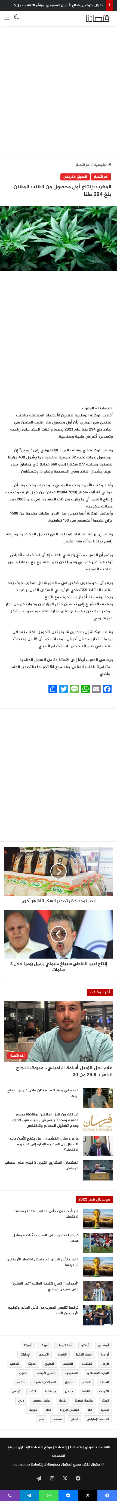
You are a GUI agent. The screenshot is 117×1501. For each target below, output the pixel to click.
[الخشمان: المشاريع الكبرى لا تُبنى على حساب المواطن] (98, 1170)
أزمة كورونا (64, 1345)
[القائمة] (7, 20)
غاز (90, 1410)
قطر (48, 1410)
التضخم (68, 1364)
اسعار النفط (84, 1354)
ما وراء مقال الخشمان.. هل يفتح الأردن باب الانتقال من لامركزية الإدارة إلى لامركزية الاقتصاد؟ (44, 1144)
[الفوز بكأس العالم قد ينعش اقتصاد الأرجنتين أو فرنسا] (98, 1267)
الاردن (105, 1364)
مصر (41, 1419)
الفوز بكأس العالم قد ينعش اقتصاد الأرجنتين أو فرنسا (43, 1262)
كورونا (33, 1410)
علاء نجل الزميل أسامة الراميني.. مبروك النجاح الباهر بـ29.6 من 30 (64, 1071)
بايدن (69, 1391)
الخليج (49, 1364)
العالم (86, 1382)
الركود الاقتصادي (98, 1373)
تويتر (105, 1400)
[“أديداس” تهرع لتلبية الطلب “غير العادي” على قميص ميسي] (98, 1291)
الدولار (32, 1364)
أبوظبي (103, 1345)
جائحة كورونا (84, 1400)
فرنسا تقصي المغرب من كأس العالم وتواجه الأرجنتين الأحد (43, 1310)
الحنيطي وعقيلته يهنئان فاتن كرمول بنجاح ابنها (43, 1093)
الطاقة (104, 1382)
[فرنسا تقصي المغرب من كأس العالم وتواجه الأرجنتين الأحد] (98, 1315)
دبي (21, 1400)
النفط (86, 1391)
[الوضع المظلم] (16, 20)
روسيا (105, 1410)
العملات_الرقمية (44, 1382)
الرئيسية (101, 165)
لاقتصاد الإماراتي (98, 1419)
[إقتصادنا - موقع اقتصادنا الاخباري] (91, 18)
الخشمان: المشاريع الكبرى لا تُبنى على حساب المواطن (42, 1166)
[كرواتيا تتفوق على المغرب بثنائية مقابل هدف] (98, 1243)
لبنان (74, 1419)
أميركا (28, 1345)
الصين (23, 1373)
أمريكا (44, 1345)
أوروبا (105, 1354)
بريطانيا (50, 1391)
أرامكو (85, 1345)
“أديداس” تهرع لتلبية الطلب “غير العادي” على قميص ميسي (45, 1286)
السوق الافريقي (75, 177)
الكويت (104, 1391)
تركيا (32, 1391)
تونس (16, 1391)
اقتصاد (62, 1354)
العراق (69, 1382)
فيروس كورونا (69, 1410)
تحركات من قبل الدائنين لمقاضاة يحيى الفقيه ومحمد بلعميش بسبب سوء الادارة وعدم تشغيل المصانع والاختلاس (46, 1120)
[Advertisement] (58, 88)
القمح (20, 1382)
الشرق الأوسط (46, 1373)
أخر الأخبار (83, 165)
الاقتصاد (87, 1364)
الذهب (14, 1364)
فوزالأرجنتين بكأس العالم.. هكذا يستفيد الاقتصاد (46, 1214)
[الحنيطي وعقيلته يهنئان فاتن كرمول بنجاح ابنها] (98, 1098)
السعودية (71, 1373)
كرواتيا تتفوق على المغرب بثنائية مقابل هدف (46, 1238)
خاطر (62, 1400)
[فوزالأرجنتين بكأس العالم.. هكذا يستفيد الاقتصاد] (98, 1219)
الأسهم (44, 1354)
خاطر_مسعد (41, 1400)
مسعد (57, 1419)
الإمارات (25, 1354)
